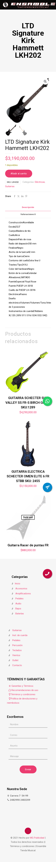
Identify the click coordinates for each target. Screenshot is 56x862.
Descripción (28, 207)
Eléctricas (40, 182)
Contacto (17, 665)
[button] (45, 81)
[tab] (28, 207)
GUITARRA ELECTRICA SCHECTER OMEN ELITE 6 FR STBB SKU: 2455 (28, 476)
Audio (18, 603)
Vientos (16, 655)
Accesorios (21, 588)
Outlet (15, 660)
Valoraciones (28, 214)
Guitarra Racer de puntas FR (28, 545)
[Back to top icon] (28, 831)
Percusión (17, 645)
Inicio (17, 583)
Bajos (18, 608)
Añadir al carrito (19, 173)
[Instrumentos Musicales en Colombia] (29, 5)
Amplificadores (23, 593)
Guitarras (9, 186)
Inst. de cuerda (19, 635)
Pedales (19, 598)
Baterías (19, 613)
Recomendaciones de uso (24, 690)
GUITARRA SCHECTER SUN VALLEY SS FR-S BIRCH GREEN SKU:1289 (28, 402)
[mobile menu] (51, 4)
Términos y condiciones (23, 694)
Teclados (17, 650)
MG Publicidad (37, 837)
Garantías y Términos (22, 686)
